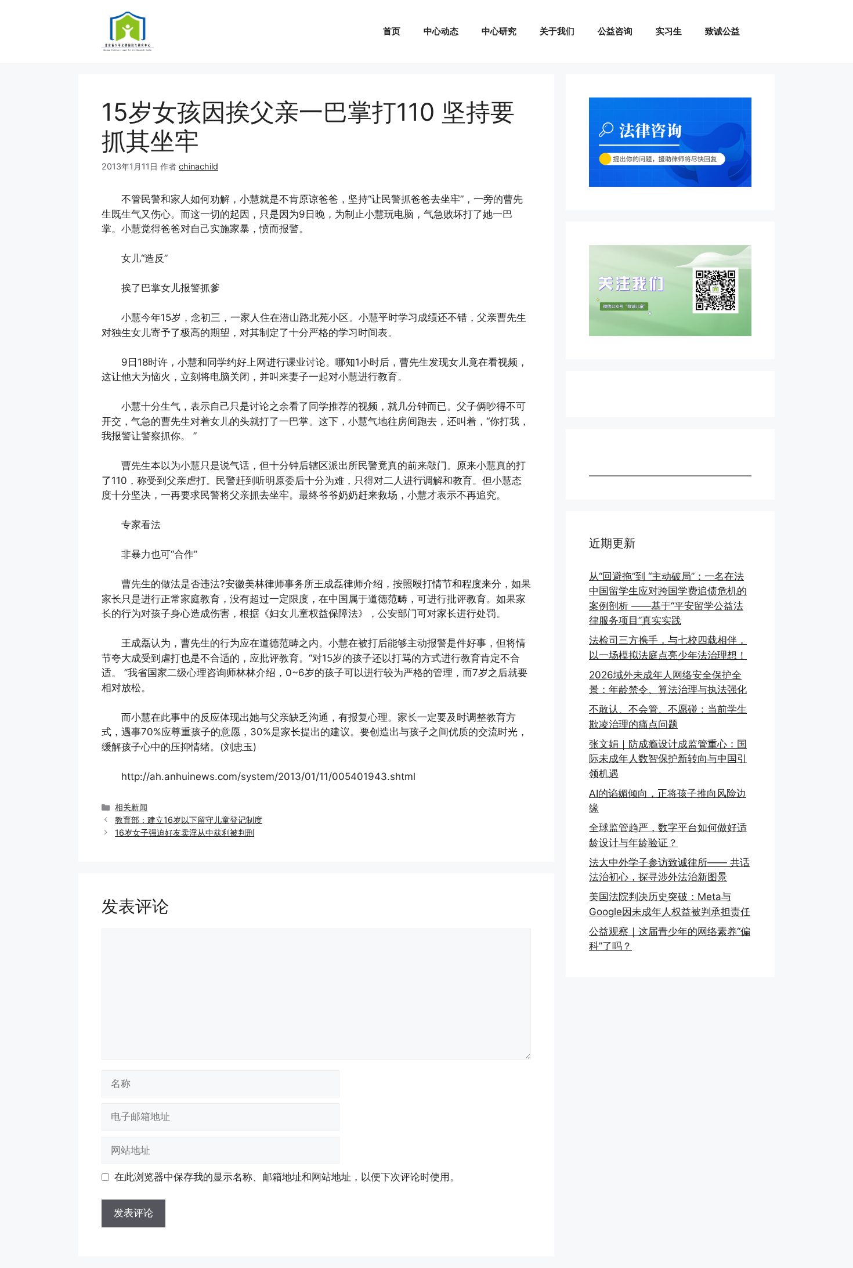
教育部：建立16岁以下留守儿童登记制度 (188, 820)
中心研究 (499, 31)
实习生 (669, 31)
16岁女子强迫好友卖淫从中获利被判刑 (184, 832)
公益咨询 (615, 31)
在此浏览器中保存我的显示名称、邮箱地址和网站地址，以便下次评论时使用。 (287, 1177)
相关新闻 (131, 807)
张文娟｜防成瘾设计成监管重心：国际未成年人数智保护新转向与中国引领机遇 (668, 758)
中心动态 (441, 31)
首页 (391, 31)
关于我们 (557, 31)
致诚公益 (722, 31)
